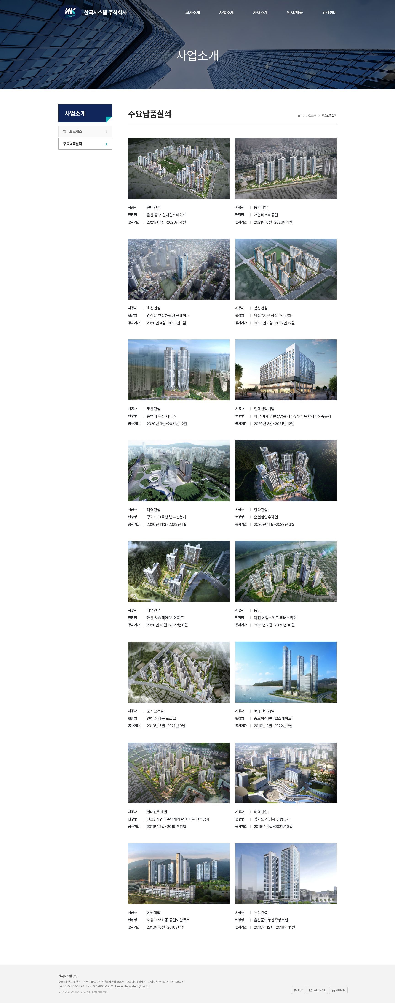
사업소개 (226, 12)
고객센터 (329, 12)
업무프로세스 (72, 131)
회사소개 (192, 12)
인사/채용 (295, 12)
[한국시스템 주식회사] (70, 12)
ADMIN (338, 990)
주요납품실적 (72, 144)
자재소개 (260, 12)
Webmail (317, 990)
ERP (298, 990)
